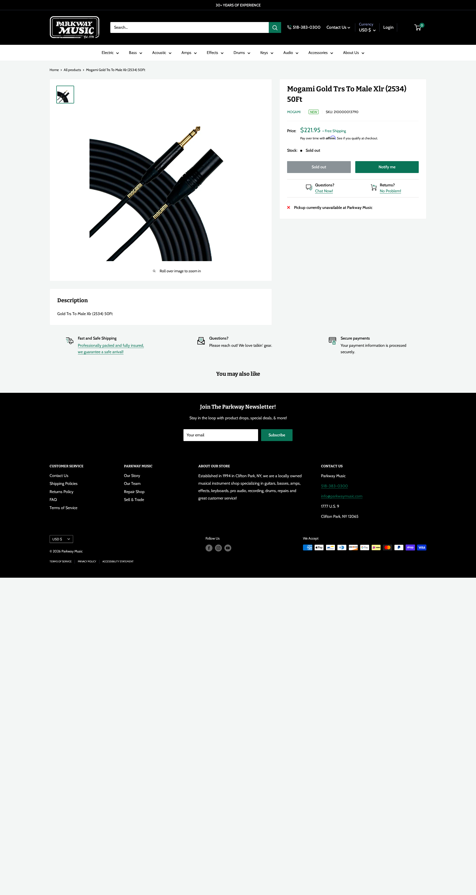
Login (388, 27)
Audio (288, 52)
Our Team (132, 483)
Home (54, 70)
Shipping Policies (64, 483)
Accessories (318, 52)
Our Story (132, 475)
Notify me (387, 166)
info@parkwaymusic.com (341, 496)
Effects (212, 52)
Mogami (294, 112)
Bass (133, 52)
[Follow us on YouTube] (227, 548)
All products (72, 70)
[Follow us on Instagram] (218, 548)
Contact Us (336, 27)
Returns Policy (61, 491)
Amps (186, 52)
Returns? (387, 184)
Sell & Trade (134, 499)
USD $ (57, 539)
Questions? (324, 184)
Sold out (319, 166)
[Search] (275, 27)
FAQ (53, 499)
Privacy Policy (87, 561)
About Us (351, 52)
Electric (108, 52)
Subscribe (276, 435)
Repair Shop (134, 491)
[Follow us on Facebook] (209, 548)
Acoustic (159, 52)
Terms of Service (63, 507)
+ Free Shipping (334, 130)
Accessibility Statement (118, 561)
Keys (264, 52)
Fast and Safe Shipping (97, 338)
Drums (239, 52)
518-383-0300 (307, 27)
